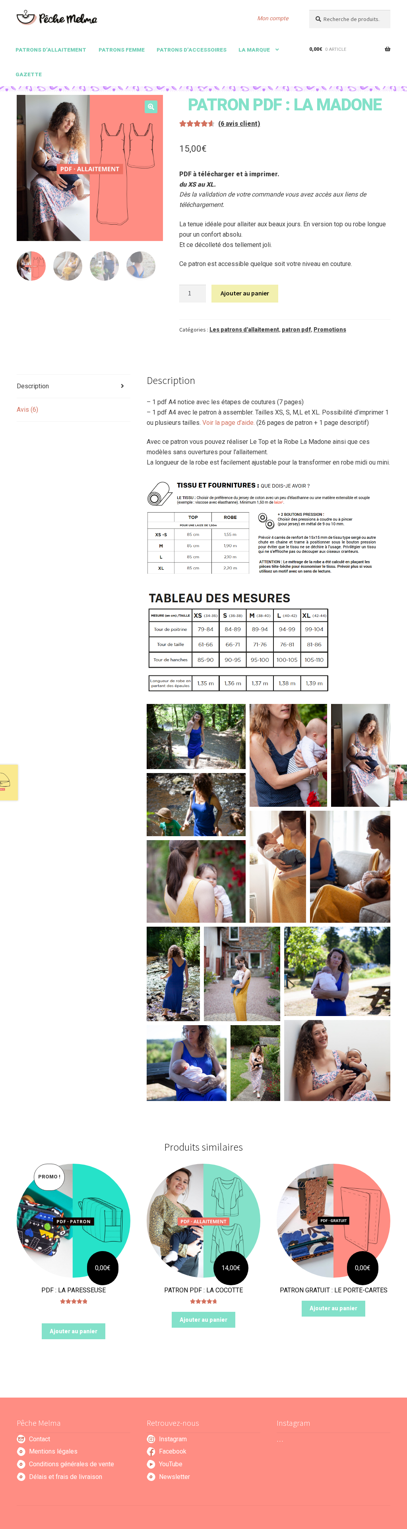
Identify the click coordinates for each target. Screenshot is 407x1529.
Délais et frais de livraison (65, 1477)
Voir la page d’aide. (229, 422)
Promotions (330, 329)
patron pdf (296, 329)
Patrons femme (122, 49)
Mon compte (272, 18)
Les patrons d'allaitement (244, 329)
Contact (39, 1439)
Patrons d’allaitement (51, 49)
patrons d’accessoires (192, 49)
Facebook (172, 1451)
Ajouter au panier (245, 293)
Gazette (29, 74)
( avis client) (239, 123)
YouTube (170, 1464)
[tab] (73, 386)
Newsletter (174, 1477)
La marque (254, 49)
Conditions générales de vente (71, 1464)
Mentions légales (53, 1451)
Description (33, 386)
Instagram (173, 1439)
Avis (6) (27, 409)
